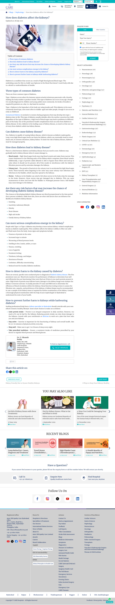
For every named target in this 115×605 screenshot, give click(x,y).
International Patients (28, 1)
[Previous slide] (5, 411)
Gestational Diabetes (13, 115)
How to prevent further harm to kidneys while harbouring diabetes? (34, 74)
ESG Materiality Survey (40, 556)
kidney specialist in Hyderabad (40, 306)
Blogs (11, 12)
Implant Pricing (47, 549)
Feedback (90, 600)
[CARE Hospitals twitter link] (13, 541)
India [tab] (85, 29)
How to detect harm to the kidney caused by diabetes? (29, 72)
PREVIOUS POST (14, 379)
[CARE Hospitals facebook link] (17, 541)
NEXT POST (103, 379)
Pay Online (39, 1)
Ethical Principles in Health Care (43, 563)
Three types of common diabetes (21, 59)
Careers (60, 1)
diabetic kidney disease (59, 275)
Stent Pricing (37, 549)
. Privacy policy (97, 600)
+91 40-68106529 (61, 348)
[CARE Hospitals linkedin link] (25, 541)
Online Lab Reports (50, 1)
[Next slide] (109, 411)
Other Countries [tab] (100, 29)
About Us (17, 1)
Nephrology (19, 12)
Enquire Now (68, 1)
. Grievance (105, 600)
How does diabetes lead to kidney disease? (25, 62)
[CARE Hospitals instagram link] (21, 541)
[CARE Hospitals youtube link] (9, 541)
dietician (46, 316)
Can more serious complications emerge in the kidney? (29, 69)
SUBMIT (93, 58)
